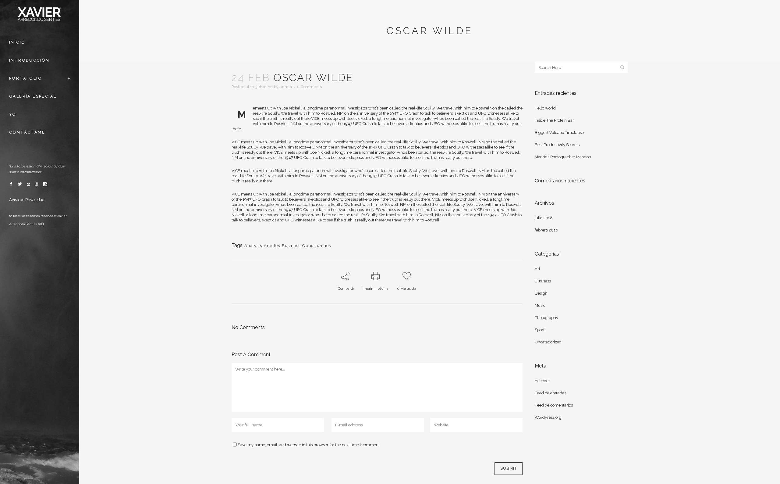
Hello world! (546, 108)
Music (540, 305)
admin (285, 86)
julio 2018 (544, 218)
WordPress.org (548, 417)
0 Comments (309, 86)
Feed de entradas (550, 393)
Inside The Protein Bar (554, 120)
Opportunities (316, 245)
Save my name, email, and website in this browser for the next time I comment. (309, 445)
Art (270, 86)
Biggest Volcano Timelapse (559, 132)
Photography (546, 317)
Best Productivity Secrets (557, 144)
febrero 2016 (546, 230)
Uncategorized (548, 342)
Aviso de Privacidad (26, 199)
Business (291, 245)
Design (541, 293)
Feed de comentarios (554, 405)
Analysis (253, 245)
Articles (272, 245)
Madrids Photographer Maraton (563, 157)
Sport (539, 330)
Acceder (542, 380)
